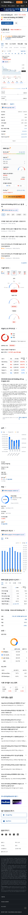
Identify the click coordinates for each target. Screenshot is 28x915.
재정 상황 (20, 44)
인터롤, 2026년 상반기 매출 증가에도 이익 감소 (14, 229)
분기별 (6, 538)
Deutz (3, 687)
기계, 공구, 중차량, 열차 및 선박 (19, 616)
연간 (2, 538)
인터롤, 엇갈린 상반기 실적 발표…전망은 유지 (13, 221)
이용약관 (3, 896)
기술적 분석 (5, 268)
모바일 (2, 845)
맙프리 (16, 687)
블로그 (2, 842)
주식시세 (3, 5)
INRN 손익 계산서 (7, 531)
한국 (18, 5)
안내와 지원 (18, 848)
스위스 (25, 625)
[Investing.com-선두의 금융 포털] (9, 2)
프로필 (6, 47)
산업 (26, 619)
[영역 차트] (5, 51)
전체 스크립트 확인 (23, 418)
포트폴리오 (3, 848)
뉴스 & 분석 (13, 44)
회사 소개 (17, 842)
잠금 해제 (16, 603)
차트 (6, 44)
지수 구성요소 (23, 47)
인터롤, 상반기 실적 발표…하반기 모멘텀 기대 (13, 236)
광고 (16, 845)
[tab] (8, 273)
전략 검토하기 (8, 38)
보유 (2, 631)
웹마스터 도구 (4, 851)
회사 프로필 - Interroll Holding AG (13, 610)
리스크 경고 (3, 906)
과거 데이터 (16, 47)
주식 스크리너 (11, 5)
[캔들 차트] (3, 51)
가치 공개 (23, 88)
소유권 (10, 47)
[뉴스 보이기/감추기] (10, 51)
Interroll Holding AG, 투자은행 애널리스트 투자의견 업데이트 (13, 245)
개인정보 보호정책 (5, 901)
